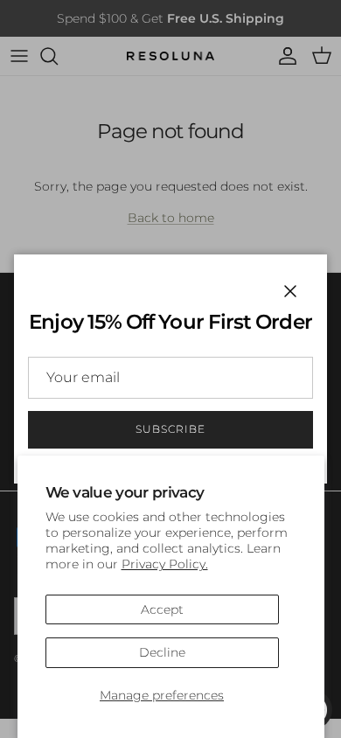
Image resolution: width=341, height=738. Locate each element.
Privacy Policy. (165, 564)
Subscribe (170, 428)
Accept (162, 609)
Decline (162, 652)
